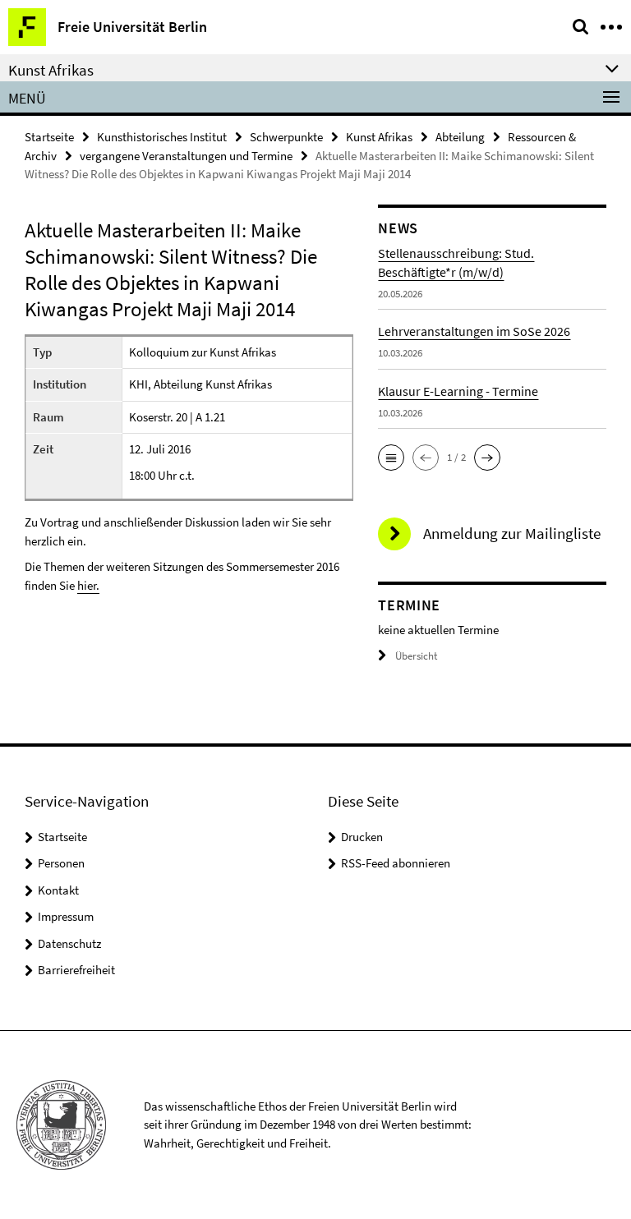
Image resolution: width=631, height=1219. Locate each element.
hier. (88, 585)
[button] (391, 457)
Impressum (66, 916)
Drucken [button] (362, 836)
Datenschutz (69, 943)
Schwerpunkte (286, 137)
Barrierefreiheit (76, 970)
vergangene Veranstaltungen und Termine (186, 155)
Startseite (49, 137)
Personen (61, 863)
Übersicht (416, 656)
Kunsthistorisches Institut (162, 137)
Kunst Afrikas (379, 137)
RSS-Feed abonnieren (395, 863)
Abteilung (460, 137)
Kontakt (58, 890)
